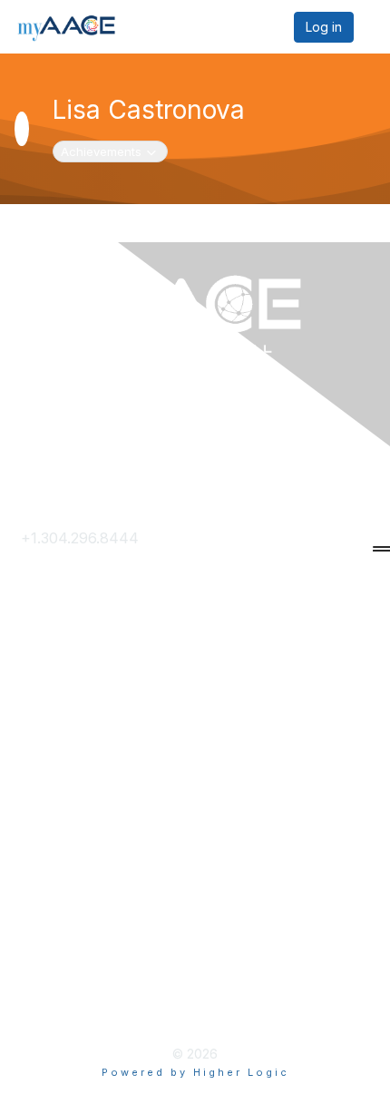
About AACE (64, 773)
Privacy (47, 920)
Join (36, 714)
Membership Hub (81, 744)
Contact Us (59, 568)
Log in (324, 26)
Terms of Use (68, 949)
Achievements (110, 151)
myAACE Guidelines (88, 978)
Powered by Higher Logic (195, 1072)
